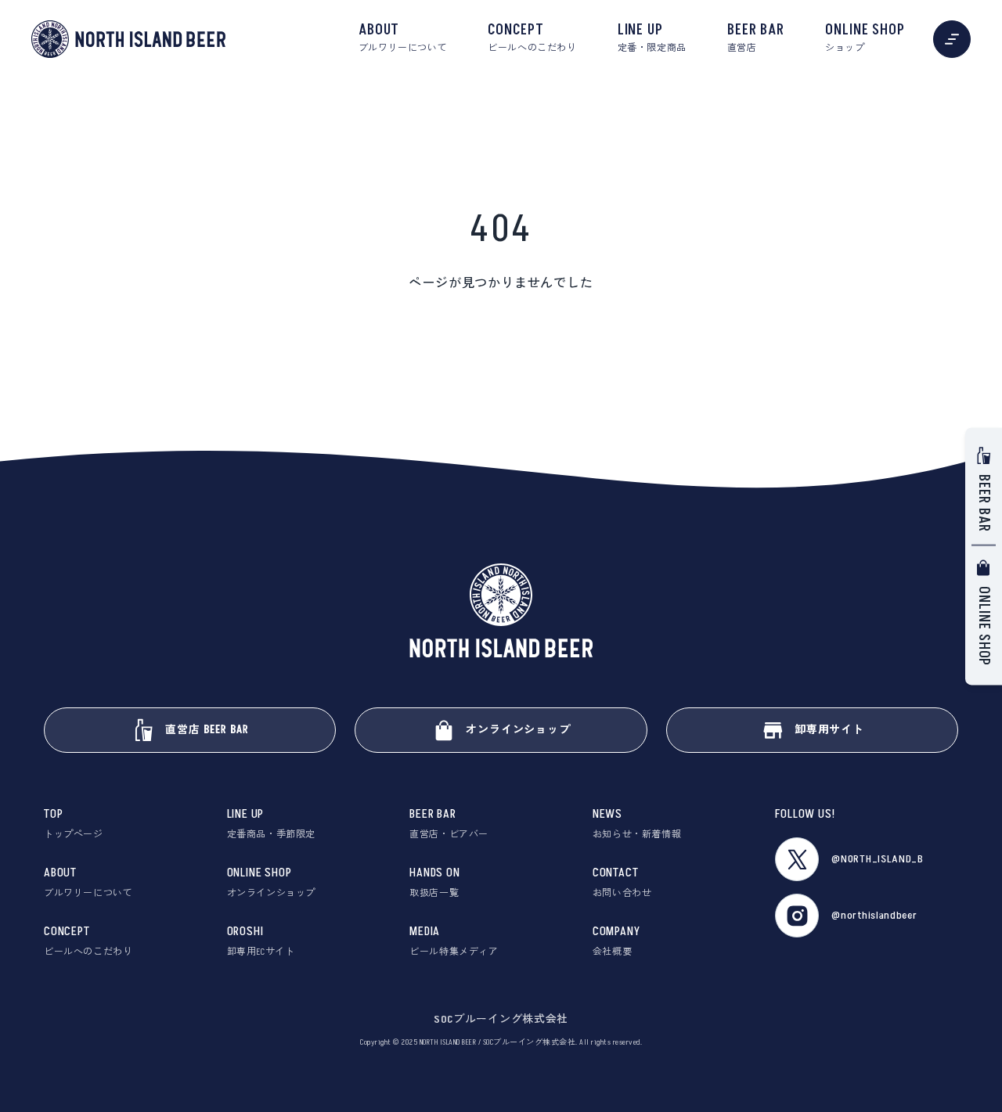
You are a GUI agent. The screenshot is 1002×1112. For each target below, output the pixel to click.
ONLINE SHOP (865, 37)
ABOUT (403, 37)
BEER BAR (755, 37)
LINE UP (652, 37)
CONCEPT (532, 37)
